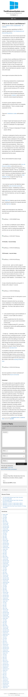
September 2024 (6, 547)
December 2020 (6, 612)
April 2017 (5, 676)
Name (4, 450)
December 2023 (6, 560)
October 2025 (5, 529)
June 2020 (5, 621)
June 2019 (5, 638)
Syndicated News (17, 25)
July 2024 (5, 550)
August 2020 (5, 618)
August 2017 (5, 670)
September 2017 (6, 668)
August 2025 (5, 531)
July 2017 (5, 671)
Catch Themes (17, 695)
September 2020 (6, 616)
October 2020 (5, 615)
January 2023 (5, 576)
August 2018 (5, 653)
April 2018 (5, 658)
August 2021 (5, 601)
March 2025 (5, 539)
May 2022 (5, 588)
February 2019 (5, 644)
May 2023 (5, 570)
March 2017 (5, 677)
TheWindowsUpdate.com (14, 11)
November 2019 (6, 631)
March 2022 (5, 591)
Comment (5, 432)
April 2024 (5, 555)
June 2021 (5, 604)
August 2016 (5, 687)
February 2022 (5, 592)
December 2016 (6, 681)
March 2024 (5, 556)
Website (4, 460)
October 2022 (5, 580)
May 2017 (5, 674)
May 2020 (5, 622)
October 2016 (5, 684)
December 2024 (6, 543)
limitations (14, 95)
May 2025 (5, 536)
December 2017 (6, 664)
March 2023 (5, 573)
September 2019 (6, 634)
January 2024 (5, 559)
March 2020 (5, 625)
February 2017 (5, 679)
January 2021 (5, 611)
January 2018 (5, 663)
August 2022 (5, 583)
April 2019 (5, 641)
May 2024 (5, 553)
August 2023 (5, 566)
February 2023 (5, 575)
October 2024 (5, 546)
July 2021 (5, 602)
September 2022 (6, 582)
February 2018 (5, 661)
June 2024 (5, 552)
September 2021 (6, 599)
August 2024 (5, 549)
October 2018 (5, 650)
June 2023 (5, 569)
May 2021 (5, 605)
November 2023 (6, 562)
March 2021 (5, 608)
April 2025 (5, 537)
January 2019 (5, 645)
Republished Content (15, 417)
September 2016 (6, 686)
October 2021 (5, 598)
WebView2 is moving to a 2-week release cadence (12, 503)
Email (4, 455)
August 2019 (5, 635)
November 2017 (6, 666)
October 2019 (5, 632)
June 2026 (5, 517)
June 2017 (5, 673)
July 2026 (5, 516)
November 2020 (6, 614)
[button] (11, 219)
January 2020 (5, 628)
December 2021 (6, 595)
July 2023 (5, 567)
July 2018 (5, 654)
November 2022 (6, 579)
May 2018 (5, 657)
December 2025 (6, 526)
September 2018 (6, 651)
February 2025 (5, 540)
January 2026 (5, 524)
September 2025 (6, 530)
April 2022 (5, 589)
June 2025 (5, 534)
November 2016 (6, 683)
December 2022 (6, 578)
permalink (12, 418)
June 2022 (5, 586)
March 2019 (5, 643)
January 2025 (5, 541)
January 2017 (5, 680)
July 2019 (5, 637)
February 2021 (5, 609)
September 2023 (6, 565)
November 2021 (6, 596)
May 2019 (5, 640)
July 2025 (5, 533)
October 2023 (5, 563)
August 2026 (5, 514)
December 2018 (6, 647)
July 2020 (5, 619)
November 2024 (6, 544)
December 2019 (6, 629)
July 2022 (5, 585)
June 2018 (5, 655)
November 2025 (6, 527)
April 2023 (5, 572)
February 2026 (5, 523)
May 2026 (5, 518)
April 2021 (5, 606)
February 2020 (5, 627)
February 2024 (5, 557)
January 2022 (5, 593)
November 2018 (6, 648)
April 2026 (5, 520)
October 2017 (5, 667)
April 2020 (5, 624)
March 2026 (5, 521)
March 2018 (5, 660)
